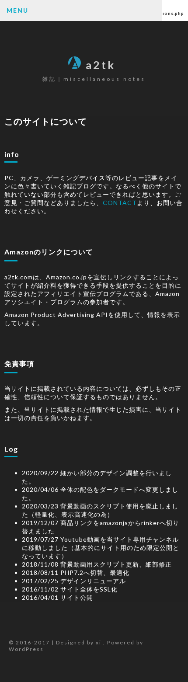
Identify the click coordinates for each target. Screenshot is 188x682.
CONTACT (120, 202)
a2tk (100, 64)
